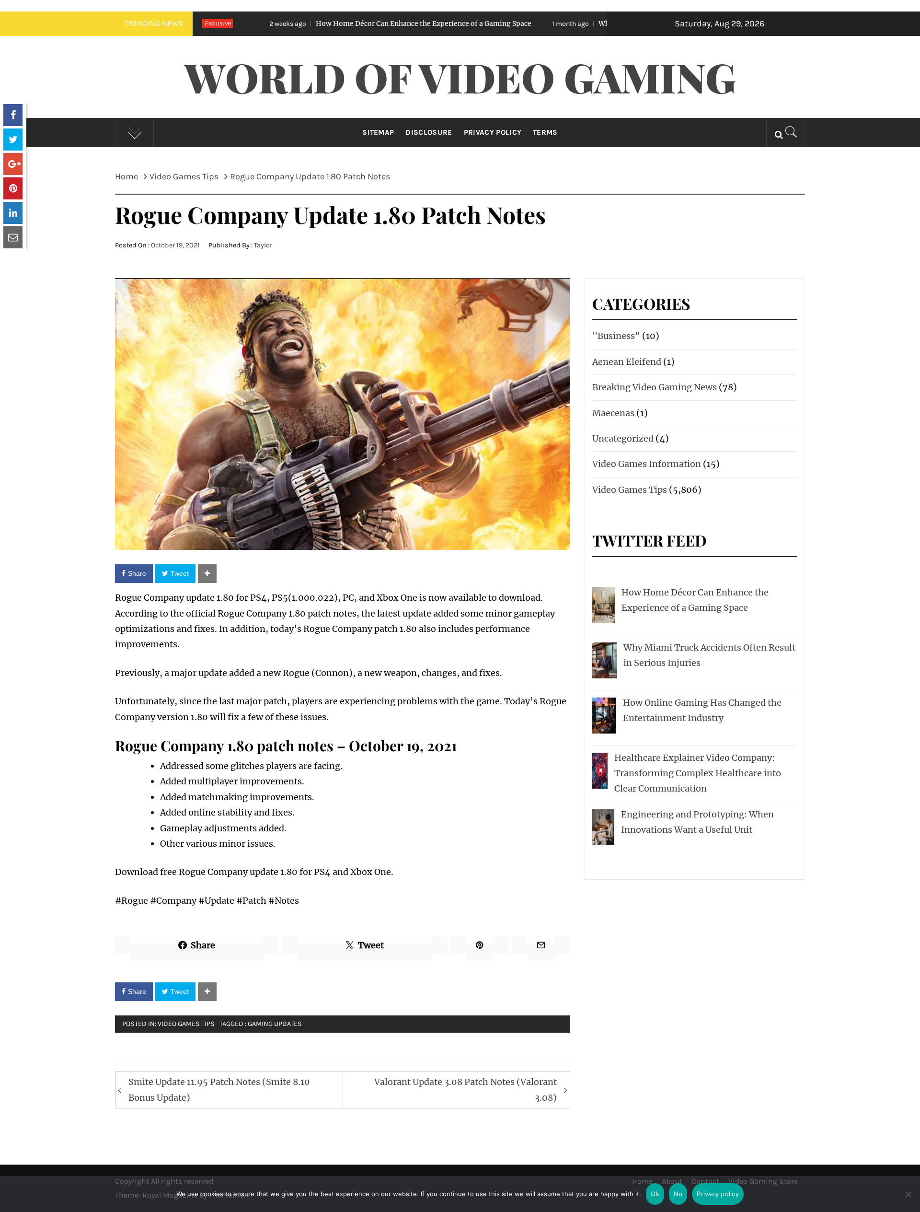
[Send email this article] (13, 237)
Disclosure (428, 132)
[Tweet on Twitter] (13, 139)
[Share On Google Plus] (13, 164)
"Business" (616, 335)
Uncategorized (623, 438)
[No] (908, 1200)
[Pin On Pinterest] (13, 188)
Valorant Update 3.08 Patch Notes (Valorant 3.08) (465, 1089)
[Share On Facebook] (13, 115)
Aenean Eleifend (626, 361)
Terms (545, 132)
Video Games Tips (186, 1024)
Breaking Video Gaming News (654, 387)
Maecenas (613, 413)
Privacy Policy (492, 132)
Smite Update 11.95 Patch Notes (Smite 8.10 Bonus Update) (219, 1089)
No (678, 1194)
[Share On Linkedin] (13, 213)
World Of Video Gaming (460, 77)
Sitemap (378, 132)
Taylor (263, 245)
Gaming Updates (275, 1024)
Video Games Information (646, 463)
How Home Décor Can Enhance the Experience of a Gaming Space (342, 23)
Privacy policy (718, 1194)
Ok (655, 1194)
